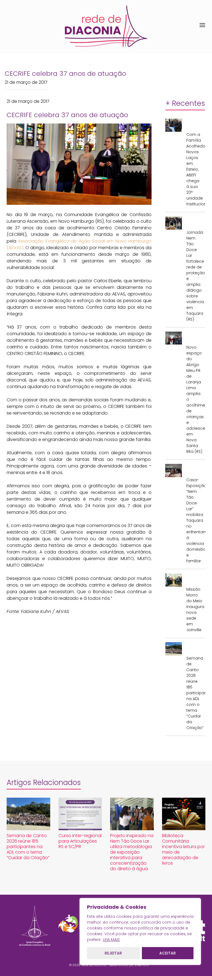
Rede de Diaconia (94, 965)
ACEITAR (167, 953)
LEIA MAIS (111, 939)
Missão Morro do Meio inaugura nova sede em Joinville (194, 610)
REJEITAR (113, 953)
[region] (140, 931)
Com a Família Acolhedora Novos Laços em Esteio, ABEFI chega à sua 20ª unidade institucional (194, 169)
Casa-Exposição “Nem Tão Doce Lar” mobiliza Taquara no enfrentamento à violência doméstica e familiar (194, 520)
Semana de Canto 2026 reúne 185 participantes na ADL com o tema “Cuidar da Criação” (194, 692)
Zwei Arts (142, 965)
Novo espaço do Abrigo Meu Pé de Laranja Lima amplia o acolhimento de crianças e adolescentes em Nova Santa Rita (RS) (194, 399)
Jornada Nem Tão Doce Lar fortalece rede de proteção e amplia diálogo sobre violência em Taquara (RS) (194, 276)
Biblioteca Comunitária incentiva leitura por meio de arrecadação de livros (183, 849)
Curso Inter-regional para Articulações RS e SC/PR (80, 841)
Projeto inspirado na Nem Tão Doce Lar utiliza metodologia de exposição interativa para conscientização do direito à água (131, 852)
